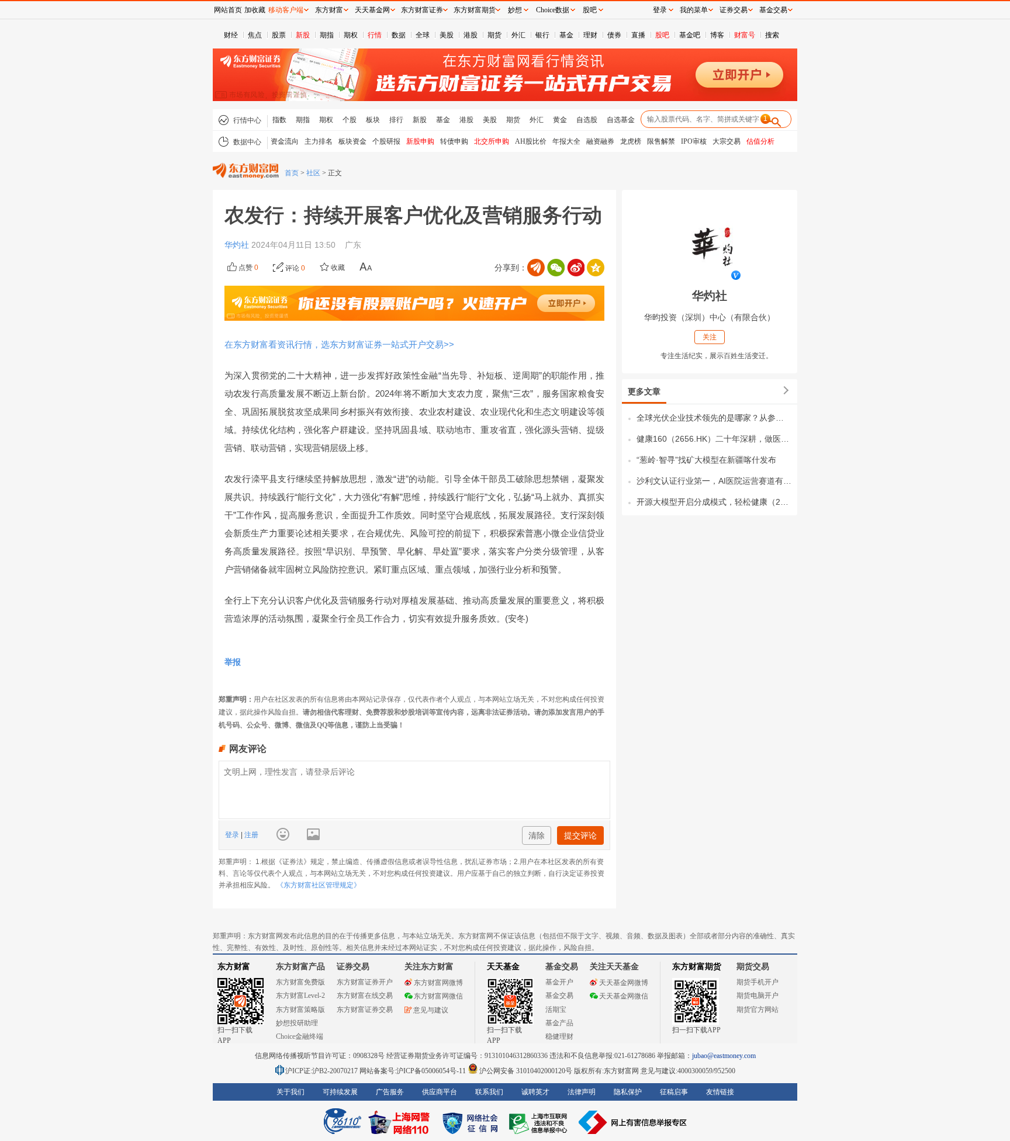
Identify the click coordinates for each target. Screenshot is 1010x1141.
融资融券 (600, 141)
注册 (250, 835)
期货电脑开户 (757, 995)
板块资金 (352, 141)
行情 (375, 35)
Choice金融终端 (299, 1036)
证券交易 (734, 10)
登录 (233, 835)
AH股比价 (530, 141)
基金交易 (559, 995)
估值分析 (760, 141)
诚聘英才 (535, 1092)
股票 (279, 35)
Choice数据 (552, 10)
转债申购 (454, 141)
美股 (447, 35)
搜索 (772, 35)
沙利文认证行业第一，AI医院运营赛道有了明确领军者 (714, 480)
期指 (327, 35)
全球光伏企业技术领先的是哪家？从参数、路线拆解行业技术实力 (714, 417)
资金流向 (285, 141)
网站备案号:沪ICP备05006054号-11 (413, 1071)
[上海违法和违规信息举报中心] (540, 1122)
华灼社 (237, 244)
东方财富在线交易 (365, 995)
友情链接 (720, 1092)
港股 (471, 35)
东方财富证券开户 (365, 982)
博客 (717, 35)
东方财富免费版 (300, 982)
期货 (494, 35)
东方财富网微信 (438, 996)
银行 (542, 35)
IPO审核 (694, 141)
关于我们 (290, 1092)
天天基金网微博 (623, 983)
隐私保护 (628, 1092)
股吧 (662, 35)
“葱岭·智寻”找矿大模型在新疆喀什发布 (706, 459)
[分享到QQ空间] (595, 267)
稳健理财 (559, 1036)
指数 (279, 120)
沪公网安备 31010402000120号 (525, 1071)
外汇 (518, 35)
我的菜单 (694, 10)
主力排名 (319, 141)
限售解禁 (661, 141)
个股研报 (386, 141)
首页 (292, 173)
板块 (373, 120)
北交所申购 (491, 141)
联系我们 (489, 1092)
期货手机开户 (757, 982)
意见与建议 (430, 1010)
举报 (232, 662)
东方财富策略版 (300, 1009)
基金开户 (559, 982)
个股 (350, 120)
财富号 (744, 35)
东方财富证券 (422, 10)
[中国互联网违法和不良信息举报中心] (633, 1122)
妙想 (515, 10)
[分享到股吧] (536, 267)
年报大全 (566, 141)
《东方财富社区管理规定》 (318, 885)
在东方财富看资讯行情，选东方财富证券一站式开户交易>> (339, 344)
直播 (638, 35)
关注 (710, 337)
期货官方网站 (757, 1009)
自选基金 (621, 120)
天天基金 (503, 966)
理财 (590, 35)
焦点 (255, 35)
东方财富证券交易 (365, 1009)
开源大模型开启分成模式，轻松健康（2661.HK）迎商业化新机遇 (714, 502)
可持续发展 (340, 1092)
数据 (399, 35)
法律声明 (582, 1092)
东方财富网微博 (438, 983)
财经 (231, 35)
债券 (614, 35)
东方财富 (233, 966)
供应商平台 (439, 1092)
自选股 (586, 120)
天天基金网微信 (623, 996)
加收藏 (254, 10)
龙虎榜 (630, 141)
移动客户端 (285, 10)
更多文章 (644, 391)
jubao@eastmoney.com (724, 1056)
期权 (351, 35)
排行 (396, 120)
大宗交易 (726, 141)
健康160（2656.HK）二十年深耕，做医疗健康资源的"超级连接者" (714, 438)
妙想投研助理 (297, 1023)
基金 (566, 35)
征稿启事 (674, 1092)
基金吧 (689, 35)
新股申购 (420, 141)
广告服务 (390, 1092)
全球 (423, 35)
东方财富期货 (696, 966)
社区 (313, 173)
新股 (303, 35)
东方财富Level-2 (300, 995)
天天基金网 (372, 10)
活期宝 (555, 1009)
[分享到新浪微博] (575, 267)
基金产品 (559, 1023)
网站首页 (228, 10)
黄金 (560, 120)
